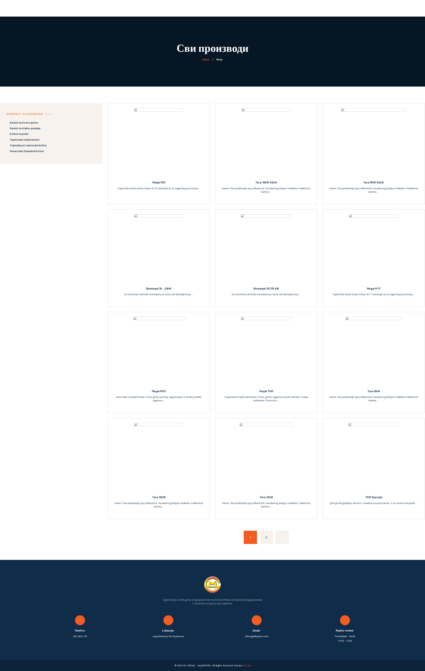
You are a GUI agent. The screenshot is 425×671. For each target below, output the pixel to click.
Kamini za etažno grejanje (25, 128)
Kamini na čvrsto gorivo (24, 122)
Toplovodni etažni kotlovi (24, 139)
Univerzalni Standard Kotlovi (27, 151)
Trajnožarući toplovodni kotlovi (28, 145)
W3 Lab (246, 665)
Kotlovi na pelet (19, 133)
